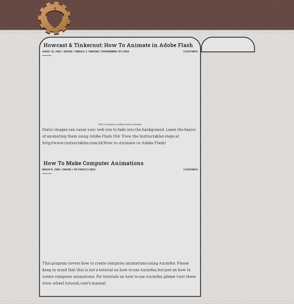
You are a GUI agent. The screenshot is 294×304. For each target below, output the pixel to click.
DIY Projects (81, 169)
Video (126, 51)
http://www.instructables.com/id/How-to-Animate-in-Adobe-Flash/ (104, 142)
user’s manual (93, 283)
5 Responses (190, 51)
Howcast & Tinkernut (87, 51)
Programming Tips (111, 51)
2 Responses (190, 169)
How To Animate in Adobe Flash (114, 124)
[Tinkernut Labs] (54, 18)
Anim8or (167, 263)
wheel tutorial (66, 283)
